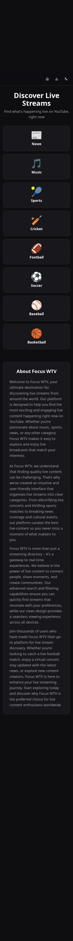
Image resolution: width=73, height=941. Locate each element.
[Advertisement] (36, 36)
